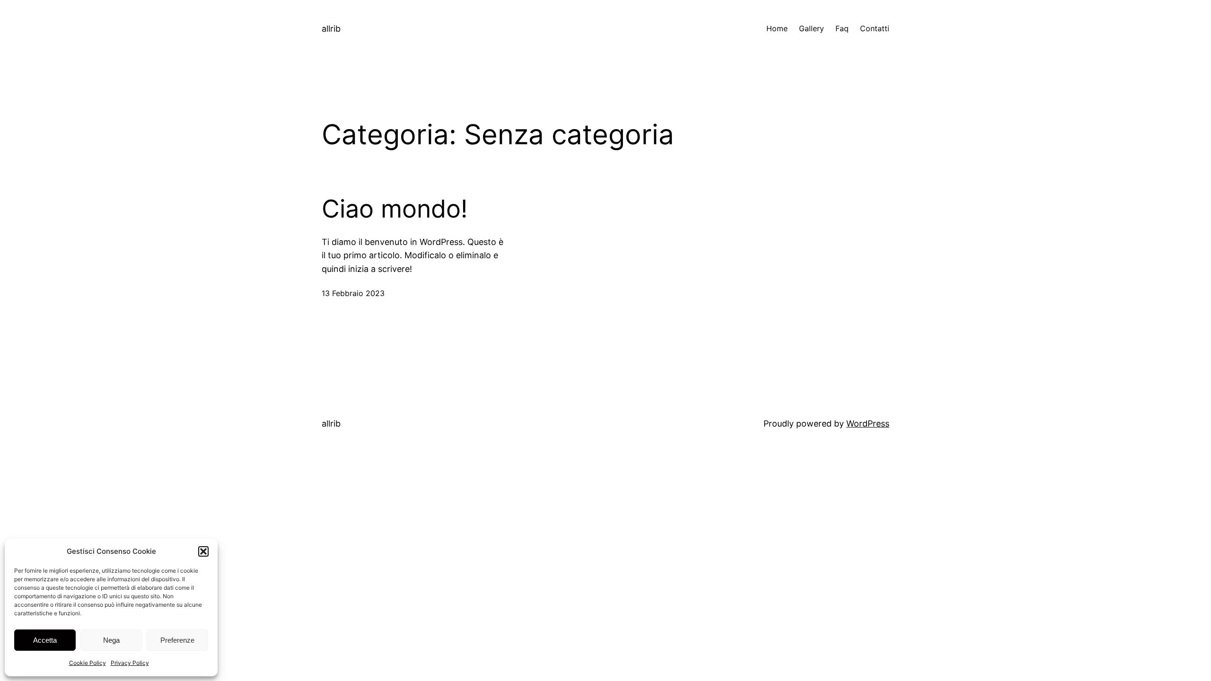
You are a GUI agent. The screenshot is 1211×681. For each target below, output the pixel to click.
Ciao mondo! (394, 209)
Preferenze (177, 640)
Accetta (45, 640)
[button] (203, 551)
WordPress (867, 423)
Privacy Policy (130, 662)
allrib (331, 29)
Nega (111, 640)
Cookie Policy (87, 662)
